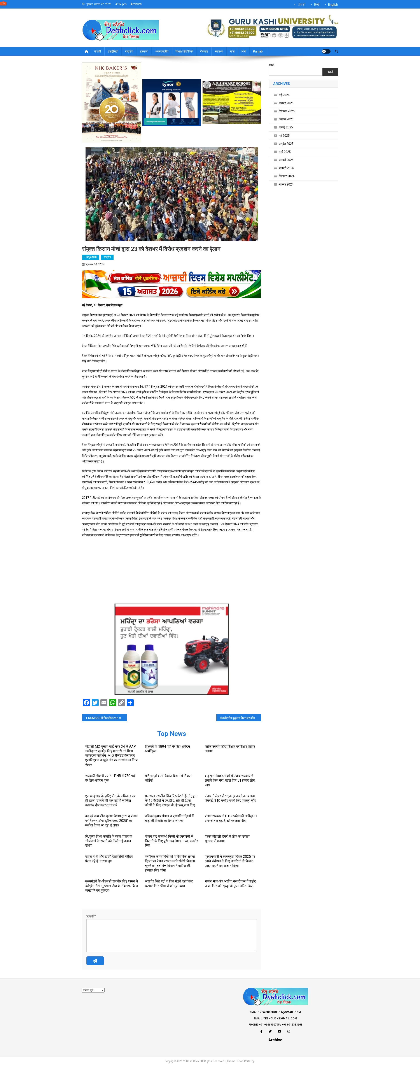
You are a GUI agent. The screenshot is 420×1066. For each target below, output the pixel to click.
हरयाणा (144, 51)
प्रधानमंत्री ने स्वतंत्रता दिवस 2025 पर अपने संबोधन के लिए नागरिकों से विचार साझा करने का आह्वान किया (230, 861)
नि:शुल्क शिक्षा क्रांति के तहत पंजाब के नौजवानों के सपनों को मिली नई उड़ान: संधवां (108, 841)
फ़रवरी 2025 (286, 160)
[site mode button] (326, 51)
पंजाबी (97, 51)
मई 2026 (284, 95)
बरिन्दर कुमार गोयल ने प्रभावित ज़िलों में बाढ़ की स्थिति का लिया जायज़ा (169, 818)
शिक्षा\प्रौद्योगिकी (184, 51)
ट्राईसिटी (113, 51)
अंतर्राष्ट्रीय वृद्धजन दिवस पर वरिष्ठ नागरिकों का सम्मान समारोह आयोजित (240, 718)
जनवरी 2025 (286, 168)
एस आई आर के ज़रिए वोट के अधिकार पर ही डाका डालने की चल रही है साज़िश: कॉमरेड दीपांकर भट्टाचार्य (110, 800)
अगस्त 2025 (286, 119)
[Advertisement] (171, 573)
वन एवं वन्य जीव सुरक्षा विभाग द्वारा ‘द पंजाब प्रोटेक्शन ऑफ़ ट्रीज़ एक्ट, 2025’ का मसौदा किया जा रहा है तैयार (111, 820)
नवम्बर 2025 (286, 103)
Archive (136, 4)
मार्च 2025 (285, 152)
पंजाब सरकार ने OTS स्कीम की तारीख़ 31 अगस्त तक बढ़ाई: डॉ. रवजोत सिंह (231, 818)
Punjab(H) (91, 257)
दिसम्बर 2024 (286, 176)
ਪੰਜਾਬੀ (301, 4)
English (333, 4)
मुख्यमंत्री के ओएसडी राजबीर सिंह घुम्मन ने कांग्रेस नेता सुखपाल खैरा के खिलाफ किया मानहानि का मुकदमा (111, 886)
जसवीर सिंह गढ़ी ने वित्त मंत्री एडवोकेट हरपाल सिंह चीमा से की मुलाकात (169, 883)
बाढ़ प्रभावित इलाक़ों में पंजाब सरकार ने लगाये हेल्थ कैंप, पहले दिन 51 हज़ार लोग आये (230, 780)
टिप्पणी (91, 916)
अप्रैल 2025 (286, 143)
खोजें (271, 65)
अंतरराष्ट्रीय (161, 51)
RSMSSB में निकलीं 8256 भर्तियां (107, 718)
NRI (244, 51)
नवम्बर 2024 (286, 184)
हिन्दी (316, 4)
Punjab (258, 51)
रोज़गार (204, 51)
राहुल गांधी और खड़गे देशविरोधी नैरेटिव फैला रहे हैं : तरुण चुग (109, 858)
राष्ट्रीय (129, 51)
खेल (232, 51)
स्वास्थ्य (219, 51)
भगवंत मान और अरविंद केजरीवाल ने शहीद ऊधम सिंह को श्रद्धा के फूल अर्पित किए (230, 883)
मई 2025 (284, 135)
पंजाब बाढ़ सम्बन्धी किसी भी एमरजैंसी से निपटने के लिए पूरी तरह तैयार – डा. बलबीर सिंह (171, 841)
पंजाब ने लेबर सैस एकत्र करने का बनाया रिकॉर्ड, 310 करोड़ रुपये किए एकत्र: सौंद (230, 798)
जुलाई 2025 (286, 127)
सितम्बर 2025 (287, 111)
